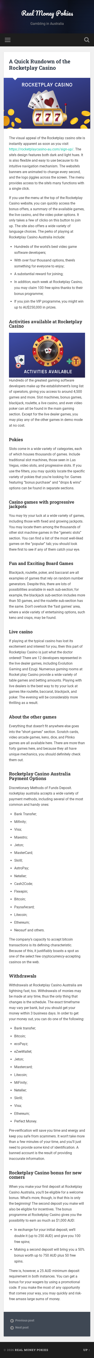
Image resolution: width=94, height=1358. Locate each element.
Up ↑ (86, 1350)
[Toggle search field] (86, 39)
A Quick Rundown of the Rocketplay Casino (39, 64)
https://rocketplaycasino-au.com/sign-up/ (41, 149)
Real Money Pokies (47, 13)
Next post (22, 1327)
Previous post (24, 1320)
